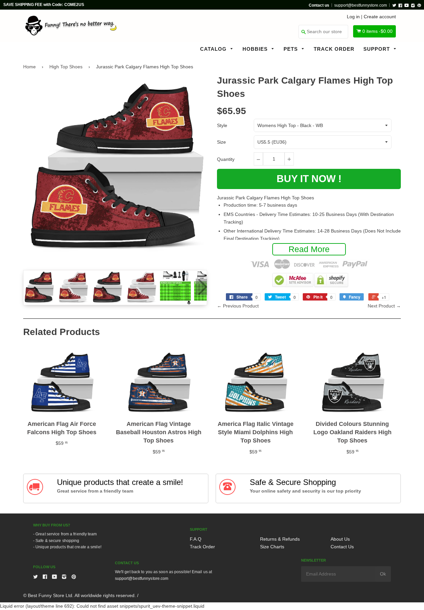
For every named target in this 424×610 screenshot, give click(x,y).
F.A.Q (195, 539)
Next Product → (384, 305)
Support (377, 49)
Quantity (226, 159)
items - (377, 31)
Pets (291, 49)
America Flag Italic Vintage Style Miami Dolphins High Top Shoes (255, 432)
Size (221, 142)
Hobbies (255, 49)
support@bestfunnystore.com (360, 5)
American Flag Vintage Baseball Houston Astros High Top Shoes (158, 432)
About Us (340, 539)
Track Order (334, 49)
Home (29, 66)
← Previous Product (238, 305)
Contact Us (342, 546)
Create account (380, 16)
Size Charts (272, 546)
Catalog (214, 49)
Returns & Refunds (280, 539)
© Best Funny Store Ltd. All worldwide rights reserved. (79, 595)
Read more (309, 249)
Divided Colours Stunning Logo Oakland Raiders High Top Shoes (352, 432)
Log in (353, 16)
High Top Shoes (65, 66)
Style (222, 125)
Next (201, 287)
